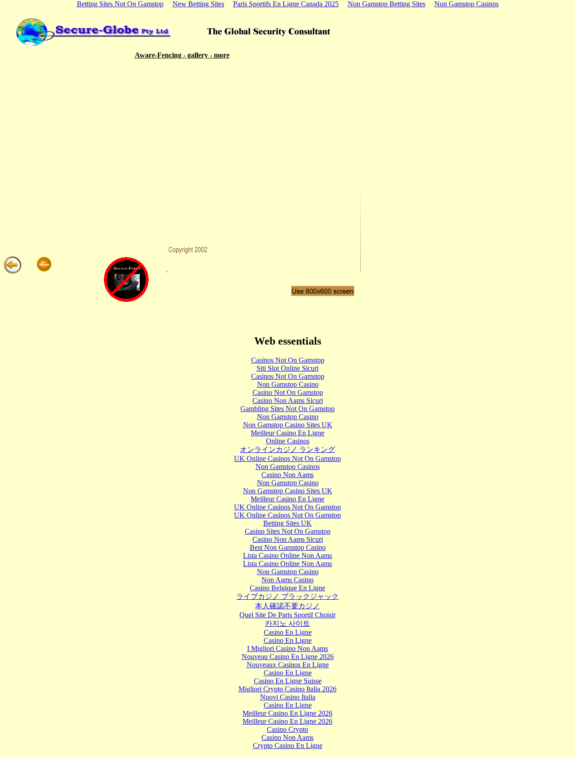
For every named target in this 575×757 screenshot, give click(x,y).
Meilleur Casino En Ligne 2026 (287, 713)
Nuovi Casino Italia (287, 697)
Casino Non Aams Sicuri (287, 400)
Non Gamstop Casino (287, 384)
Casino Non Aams (287, 474)
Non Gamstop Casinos (288, 466)
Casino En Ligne (288, 632)
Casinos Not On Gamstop (287, 360)
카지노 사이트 (287, 623)
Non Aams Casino (287, 580)
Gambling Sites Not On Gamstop (287, 408)
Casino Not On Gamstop (287, 392)
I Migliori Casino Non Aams (287, 648)
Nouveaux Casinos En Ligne (288, 664)
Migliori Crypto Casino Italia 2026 (287, 689)
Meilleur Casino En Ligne (287, 433)
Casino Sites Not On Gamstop (288, 531)
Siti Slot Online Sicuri (287, 368)
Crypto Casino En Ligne (288, 745)
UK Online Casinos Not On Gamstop (287, 458)
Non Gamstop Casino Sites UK (287, 425)
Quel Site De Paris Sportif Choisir (287, 615)
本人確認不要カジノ (287, 606)
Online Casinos (288, 441)
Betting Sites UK (287, 523)
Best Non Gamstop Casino (288, 547)
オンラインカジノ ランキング (287, 449)
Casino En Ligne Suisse (288, 681)
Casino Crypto (287, 729)
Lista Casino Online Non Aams (287, 555)
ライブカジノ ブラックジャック (287, 596)
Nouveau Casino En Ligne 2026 (288, 656)
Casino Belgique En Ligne (287, 588)
